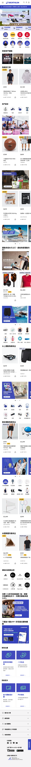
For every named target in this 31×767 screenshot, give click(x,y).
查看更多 (8, 675)
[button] (10, 24)
